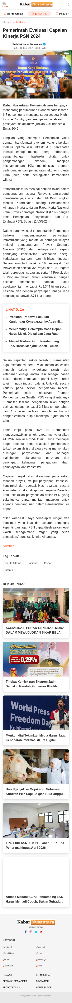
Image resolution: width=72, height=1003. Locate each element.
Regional (41, 947)
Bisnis (39, 953)
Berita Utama (15, 13)
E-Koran (41, 13)
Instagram (31, 936)
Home (6, 22)
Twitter (36, 936)
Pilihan (48, 562)
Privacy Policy (11, 987)
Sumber (8, 546)
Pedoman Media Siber (15, 981)
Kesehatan (8, 965)
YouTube (41, 936)
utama (9, 569)
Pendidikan (8, 953)
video (39, 965)
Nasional (32, 562)
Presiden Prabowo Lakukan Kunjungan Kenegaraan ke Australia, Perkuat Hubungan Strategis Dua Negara (35, 319)
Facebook (26, 936)
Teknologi (41, 959)
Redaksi (7, 975)
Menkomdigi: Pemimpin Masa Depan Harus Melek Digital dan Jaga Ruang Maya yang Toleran (35, 331)
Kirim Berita (43, 975)
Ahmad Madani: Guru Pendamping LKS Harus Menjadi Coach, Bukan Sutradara (34, 344)
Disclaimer (42, 981)
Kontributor (44, 987)
